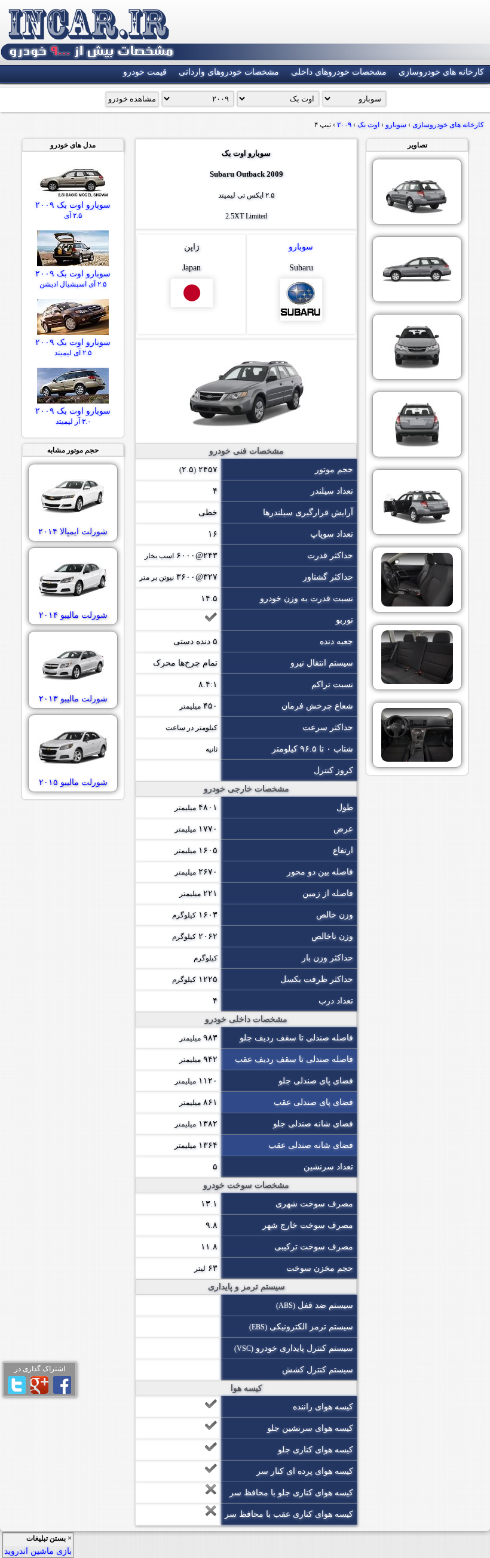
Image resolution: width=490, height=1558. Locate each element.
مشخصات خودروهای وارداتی (229, 71)
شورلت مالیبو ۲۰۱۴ (73, 615)
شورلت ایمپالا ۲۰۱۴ (73, 531)
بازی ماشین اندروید (38, 1551)
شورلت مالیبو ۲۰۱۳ (73, 698)
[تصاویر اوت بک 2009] (417, 191)
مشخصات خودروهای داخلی (339, 71)
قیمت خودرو (145, 71)
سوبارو (301, 246)
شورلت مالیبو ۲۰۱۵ (73, 782)
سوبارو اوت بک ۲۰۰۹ (73, 210)
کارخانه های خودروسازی (441, 71)
